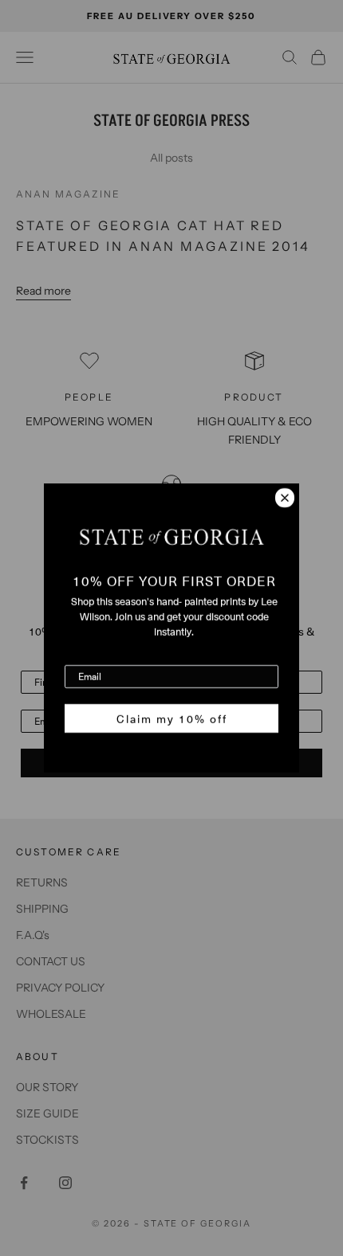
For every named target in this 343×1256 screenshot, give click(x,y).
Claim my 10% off (171, 718)
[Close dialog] (285, 498)
